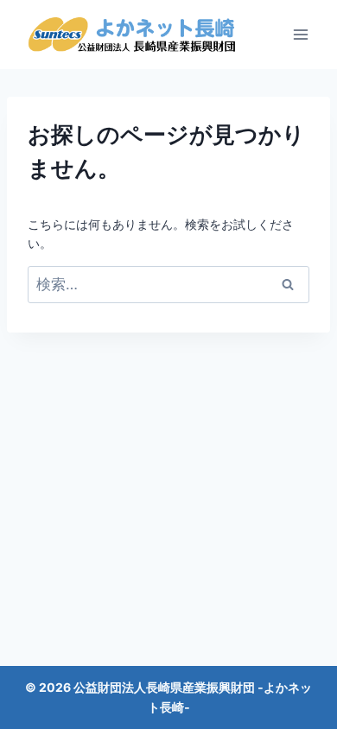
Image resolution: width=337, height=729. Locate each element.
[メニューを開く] (300, 34)
